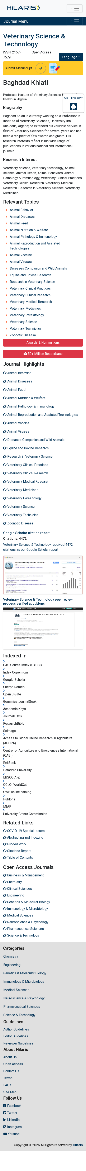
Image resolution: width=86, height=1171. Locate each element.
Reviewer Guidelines (18, 1043)
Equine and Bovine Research (30, 275)
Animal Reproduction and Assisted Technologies (35, 245)
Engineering (11, 965)
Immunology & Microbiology (23, 982)
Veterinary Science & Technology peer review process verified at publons (38, 601)
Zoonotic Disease (23, 335)
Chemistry (10, 956)
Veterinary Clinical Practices (30, 288)
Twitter (11, 1113)
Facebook (14, 1106)
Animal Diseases (22, 217)
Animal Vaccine (21, 255)
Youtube (13, 1134)
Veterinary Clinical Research (30, 295)
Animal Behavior (21, 210)
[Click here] (23, 8)
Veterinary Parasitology (27, 315)
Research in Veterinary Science (32, 282)
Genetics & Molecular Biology (24, 973)
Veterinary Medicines (25, 308)
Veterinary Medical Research (31, 302)
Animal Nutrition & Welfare (29, 230)
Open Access (13, 1064)
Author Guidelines (16, 1029)
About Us (10, 1057)
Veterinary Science (23, 322)
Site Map (9, 1092)
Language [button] (69, 57)
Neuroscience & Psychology (24, 998)
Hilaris (78, 1145)
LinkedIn (13, 1120)
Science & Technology (19, 1015)
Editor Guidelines (15, 1036)
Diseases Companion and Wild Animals (38, 268)
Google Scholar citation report (26, 533)
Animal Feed (19, 223)
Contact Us (11, 1071)
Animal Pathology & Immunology (33, 237)
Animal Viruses (21, 262)
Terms (8, 1078)
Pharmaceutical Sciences (21, 1007)
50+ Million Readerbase (45, 354)
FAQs (7, 1085)
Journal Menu (15, 21)
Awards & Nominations (43, 342)
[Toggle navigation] (75, 8)
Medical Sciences (16, 990)
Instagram (14, 1127)
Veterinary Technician (25, 328)
